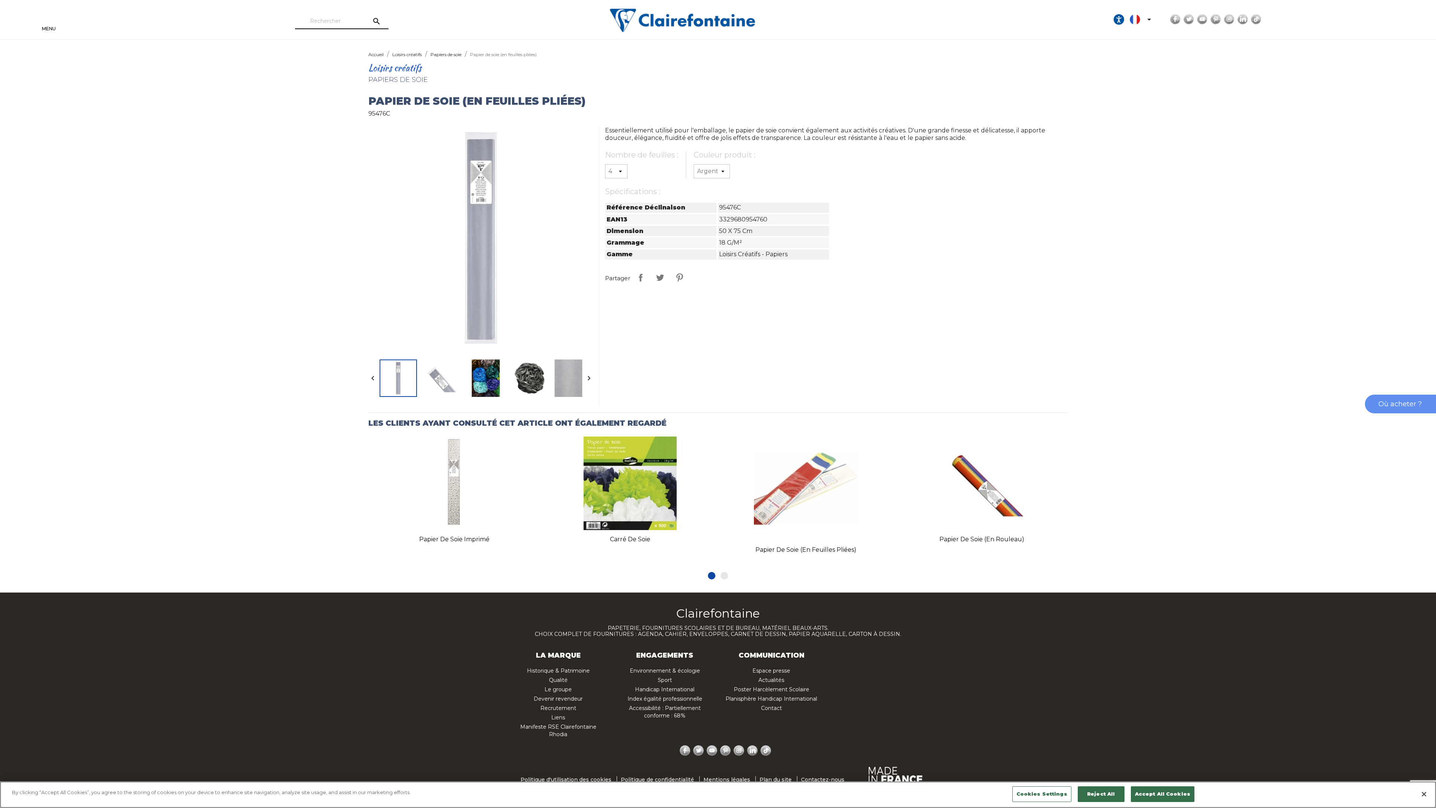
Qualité (558, 680)
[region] (718, 794)
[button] (711, 575)
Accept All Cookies (1162, 794)
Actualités (771, 680)
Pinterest (1216, 19)
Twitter (1189, 19)
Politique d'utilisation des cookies (566, 779)
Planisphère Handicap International (771, 698)
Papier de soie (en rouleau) (981, 539)
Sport (665, 680)
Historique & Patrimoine (558, 670)
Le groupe (558, 689)
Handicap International (664, 689)
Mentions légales (726, 779)
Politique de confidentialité (657, 779)
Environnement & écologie (665, 670)
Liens (558, 717)
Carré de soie (630, 539)
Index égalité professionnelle (665, 698)
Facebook (1175, 19)
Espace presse (771, 670)
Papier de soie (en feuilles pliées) (805, 549)
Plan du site (776, 779)
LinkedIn (1243, 19)
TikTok (1256, 19)
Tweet (660, 277)
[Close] (1424, 794)
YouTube (1202, 19)
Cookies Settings (1041, 794)
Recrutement (558, 708)
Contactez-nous (822, 779)
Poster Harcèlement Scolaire (771, 689)
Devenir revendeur (558, 698)
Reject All (1101, 794)
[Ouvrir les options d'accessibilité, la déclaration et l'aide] (1119, 19)
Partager (640, 277)
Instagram (1229, 19)
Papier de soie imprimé (454, 539)
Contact (771, 708)
